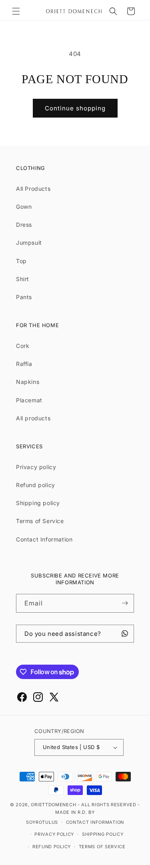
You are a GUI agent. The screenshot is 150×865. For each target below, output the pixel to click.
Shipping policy (38, 502)
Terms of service (102, 846)
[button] (16, 11)
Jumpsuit (29, 242)
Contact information (95, 822)
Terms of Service (40, 520)
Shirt (22, 279)
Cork (22, 345)
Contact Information (44, 539)
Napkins (27, 381)
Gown (24, 206)
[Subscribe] (125, 603)
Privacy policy (36, 466)
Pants (24, 297)
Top (21, 261)
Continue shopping (75, 108)
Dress (24, 224)
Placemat (29, 400)
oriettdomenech (53, 804)
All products (33, 418)
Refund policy (35, 484)
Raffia (24, 363)
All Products (33, 188)
